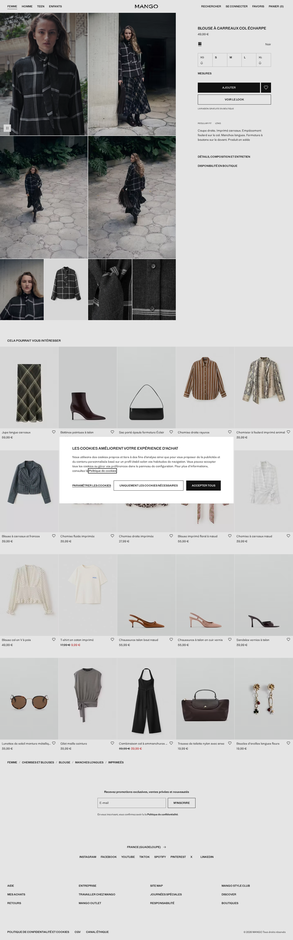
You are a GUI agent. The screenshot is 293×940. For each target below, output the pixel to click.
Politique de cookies (102, 471)
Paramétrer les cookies (91, 485)
